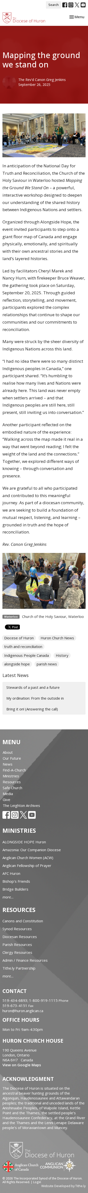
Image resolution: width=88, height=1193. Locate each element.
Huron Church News (57, 637)
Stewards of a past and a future (33, 687)
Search (53, 4)
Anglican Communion (58, 1165)
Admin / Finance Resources (25, 960)
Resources (12, 781)
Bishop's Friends (16, 881)
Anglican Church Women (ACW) (27, 857)
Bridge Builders (15, 889)
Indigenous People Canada (26, 655)
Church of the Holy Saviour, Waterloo (53, 616)
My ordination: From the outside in (35, 698)
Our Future (12, 758)
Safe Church (12, 787)
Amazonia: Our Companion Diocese (31, 849)
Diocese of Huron (19, 637)
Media (8, 793)
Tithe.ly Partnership (18, 968)
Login (37, 1182)
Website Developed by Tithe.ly (63, 1186)
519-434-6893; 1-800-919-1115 (30, 1000)
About (8, 752)
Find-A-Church (14, 770)
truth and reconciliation (23, 646)
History (62, 655)
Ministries (11, 775)
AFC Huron (11, 873)
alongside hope (17, 663)
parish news (47, 663)
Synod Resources (17, 928)
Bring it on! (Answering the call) (32, 708)
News (7, 764)
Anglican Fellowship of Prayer (26, 865)
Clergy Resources (17, 952)
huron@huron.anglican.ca (22, 1010)
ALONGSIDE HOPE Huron (24, 841)
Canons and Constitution (22, 920)
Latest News (15, 675)
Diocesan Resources (19, 936)
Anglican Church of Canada (20, 1166)
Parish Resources (17, 944)
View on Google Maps (21, 1064)
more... (8, 897)
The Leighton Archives (21, 805)
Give (6, 799)
